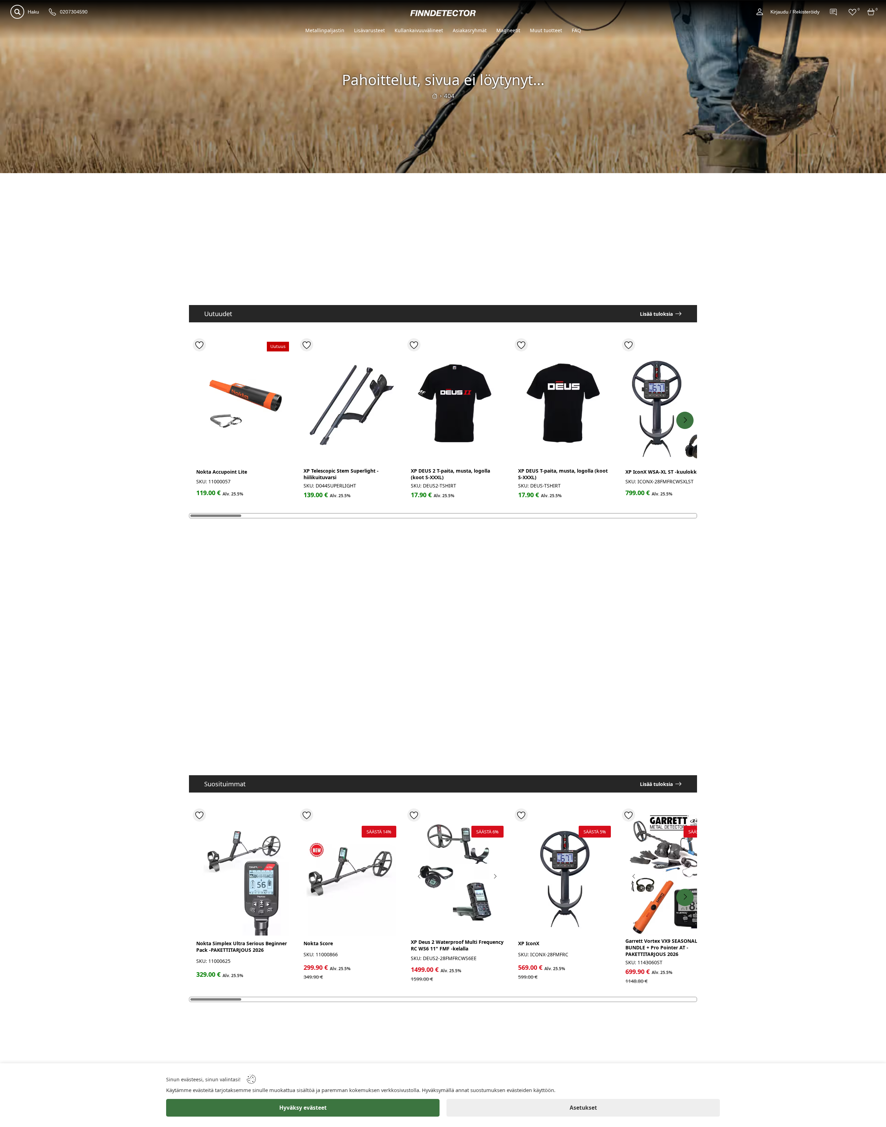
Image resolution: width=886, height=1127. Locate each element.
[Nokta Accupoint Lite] (242, 403)
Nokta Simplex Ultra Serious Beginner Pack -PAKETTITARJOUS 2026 (241, 946)
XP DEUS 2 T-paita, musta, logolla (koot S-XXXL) (450, 474)
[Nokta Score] (350, 874)
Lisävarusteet (369, 30)
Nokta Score (318, 943)
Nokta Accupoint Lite (221, 471)
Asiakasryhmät (470, 30)
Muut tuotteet (546, 30)
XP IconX (528, 943)
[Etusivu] (434, 96)
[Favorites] (852, 11)
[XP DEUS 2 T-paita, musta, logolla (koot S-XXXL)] (457, 403)
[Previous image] (419, 876)
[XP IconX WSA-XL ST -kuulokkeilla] (671, 403)
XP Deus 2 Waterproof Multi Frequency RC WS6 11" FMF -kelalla (457, 945)
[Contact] (833, 11)
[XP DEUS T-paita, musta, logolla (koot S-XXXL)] (564, 403)
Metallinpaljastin (324, 30)
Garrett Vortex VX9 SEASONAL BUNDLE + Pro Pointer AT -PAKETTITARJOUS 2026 (661, 947)
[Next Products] (685, 420)
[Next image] (495, 876)
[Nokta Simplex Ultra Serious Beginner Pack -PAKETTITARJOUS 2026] (242, 874)
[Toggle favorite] (199, 344)
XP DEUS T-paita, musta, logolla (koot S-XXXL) (563, 474)
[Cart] (871, 11)
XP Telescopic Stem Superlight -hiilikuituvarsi (341, 474)
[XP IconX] (564, 874)
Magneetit (508, 30)
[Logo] (443, 13)
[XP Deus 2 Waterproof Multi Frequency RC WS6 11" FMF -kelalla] (457, 874)
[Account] (759, 11)
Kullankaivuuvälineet (419, 30)
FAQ (576, 30)
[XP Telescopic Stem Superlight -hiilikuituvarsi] (350, 403)
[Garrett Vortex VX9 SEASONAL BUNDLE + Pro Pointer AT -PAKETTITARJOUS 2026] (671, 874)
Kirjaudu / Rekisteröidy (795, 12)
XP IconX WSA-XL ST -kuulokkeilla (665, 471)
